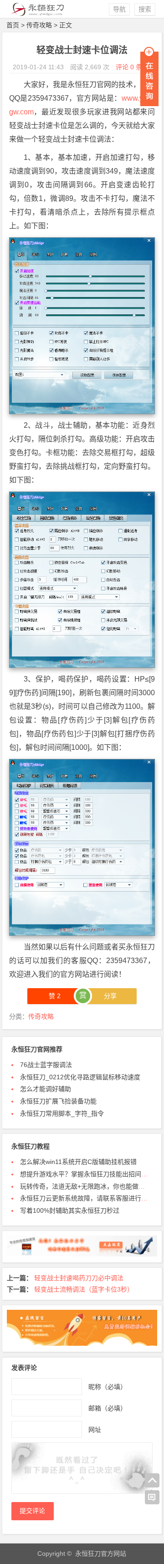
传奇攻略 (39, 25)
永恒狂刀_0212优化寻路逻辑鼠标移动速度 (80, 1077)
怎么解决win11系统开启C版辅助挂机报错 (78, 1161)
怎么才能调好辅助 (45, 1088)
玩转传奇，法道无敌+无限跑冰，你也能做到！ (85, 1186)
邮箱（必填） (107, 1408)
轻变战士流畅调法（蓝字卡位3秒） (83, 1289)
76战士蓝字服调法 (46, 1064)
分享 (110, 996)
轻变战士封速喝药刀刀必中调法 (78, 1278)
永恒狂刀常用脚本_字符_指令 (62, 1113)
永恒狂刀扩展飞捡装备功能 (58, 1101)
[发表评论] (152, 1497)
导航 (119, 9)
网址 (94, 1429)
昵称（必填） (107, 1386)
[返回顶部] (152, 1480)
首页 (12, 25)
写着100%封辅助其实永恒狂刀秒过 (69, 1210)
